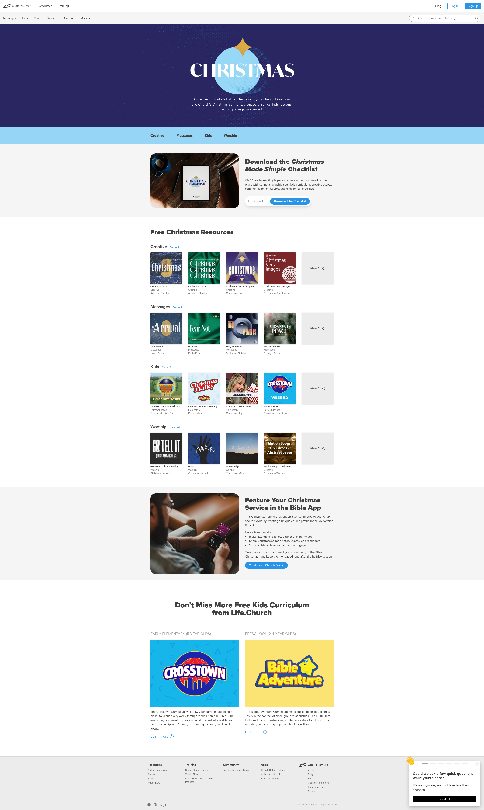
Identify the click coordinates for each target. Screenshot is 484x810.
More (84, 18)
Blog (438, 6)
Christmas (166, 293)
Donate (312, 791)
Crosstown (269, 413)
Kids (208, 136)
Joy (240, 413)
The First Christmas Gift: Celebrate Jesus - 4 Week (166, 406)
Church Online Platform (273, 770)
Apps (264, 765)
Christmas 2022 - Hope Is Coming (242, 286)
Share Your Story (316, 787)
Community (231, 765)
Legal (163, 805)
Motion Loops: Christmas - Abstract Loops (280, 466)
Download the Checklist (290, 201)
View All (175, 247)
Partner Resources (157, 770)
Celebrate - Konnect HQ (239, 406)
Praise (191, 413)
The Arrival (156, 346)
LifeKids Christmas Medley (202, 406)
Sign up (473, 6)
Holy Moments (234, 346)
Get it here (253, 732)
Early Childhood (158, 410)
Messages (184, 136)
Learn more (159, 736)
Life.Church (310, 804)
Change (268, 353)
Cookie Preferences (318, 782)
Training (190, 765)
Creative (157, 136)
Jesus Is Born (271, 406)
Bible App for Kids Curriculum (165, 413)
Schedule (152, 778)
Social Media (283, 293)
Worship (230, 136)
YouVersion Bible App (272, 774)
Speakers (152, 774)
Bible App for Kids (270, 778)
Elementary (194, 410)
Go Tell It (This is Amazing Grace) (166, 466)
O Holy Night (233, 466)
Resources (154, 765)
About (311, 770)
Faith (191, 353)
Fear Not (193, 346)
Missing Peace (272, 346)
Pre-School (283, 413)
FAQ (310, 778)
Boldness (231, 353)
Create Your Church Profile (266, 565)
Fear (197, 353)
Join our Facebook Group (236, 770)
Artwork (154, 293)
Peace (161, 353)
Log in (455, 6)
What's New (153, 782)
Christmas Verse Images (277, 286)
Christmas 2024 (159, 286)
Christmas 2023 (197, 286)
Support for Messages (196, 770)
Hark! (191, 466)
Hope (241, 293)
